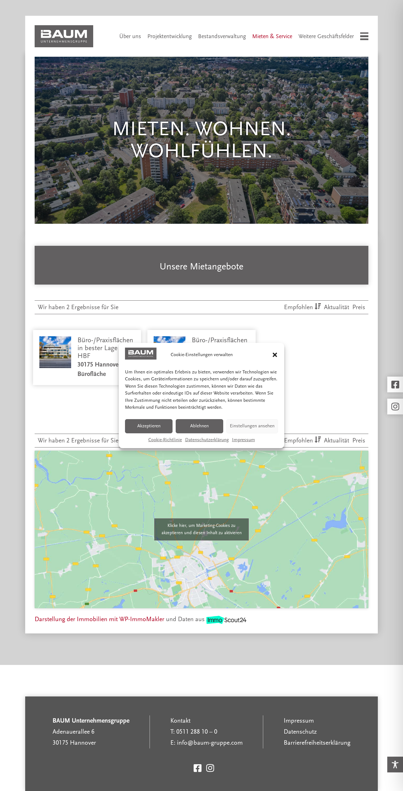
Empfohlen (299, 307)
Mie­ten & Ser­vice (272, 36)
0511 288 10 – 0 (196, 731)
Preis (358, 307)
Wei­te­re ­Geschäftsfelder (326, 36)
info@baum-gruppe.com (210, 742)
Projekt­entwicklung (169, 36)
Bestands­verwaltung (222, 36)
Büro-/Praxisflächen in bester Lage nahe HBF (105, 348)
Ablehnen (199, 426)
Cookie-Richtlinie (165, 439)
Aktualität (337, 307)
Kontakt (180, 720)
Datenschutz (300, 731)
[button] (275, 355)
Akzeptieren (149, 426)
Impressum (243, 439)
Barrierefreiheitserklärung (317, 742)
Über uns (130, 36)
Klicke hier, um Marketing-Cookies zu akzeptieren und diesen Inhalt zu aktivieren (202, 529)
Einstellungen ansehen (252, 426)
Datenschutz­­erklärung (207, 439)
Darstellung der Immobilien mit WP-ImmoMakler (99, 619)
